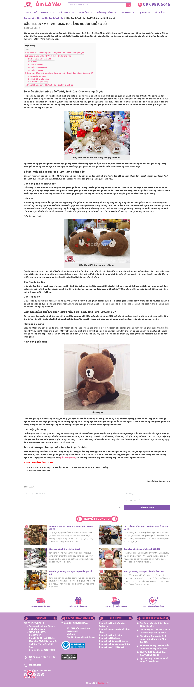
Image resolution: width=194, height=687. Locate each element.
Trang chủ (31, 13)
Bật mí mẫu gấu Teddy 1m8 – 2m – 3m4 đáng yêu (49, 56)
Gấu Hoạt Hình (105, 13)
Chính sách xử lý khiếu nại (111, 647)
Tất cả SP (160, 13)
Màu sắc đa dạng (38, 76)
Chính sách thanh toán (110, 635)
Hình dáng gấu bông (40, 79)
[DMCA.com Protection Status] (69, 656)
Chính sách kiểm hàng (109, 638)
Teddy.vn (102, 683)
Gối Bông (126, 13)
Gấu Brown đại (37, 65)
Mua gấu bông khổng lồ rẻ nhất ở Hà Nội (144, 572)
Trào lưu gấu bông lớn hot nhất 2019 (142, 549)
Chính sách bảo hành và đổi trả (114, 644)
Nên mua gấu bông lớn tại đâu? (64, 549)
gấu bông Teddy (68, 458)
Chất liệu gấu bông (40, 82)
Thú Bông (84, 13)
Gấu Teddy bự (37, 70)
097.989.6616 (156, 5)
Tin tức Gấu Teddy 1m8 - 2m (50, 18)
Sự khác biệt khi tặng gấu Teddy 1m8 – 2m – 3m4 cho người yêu (55, 53)
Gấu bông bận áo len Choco (43, 59)
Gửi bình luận (147, 507)
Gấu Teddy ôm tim (39, 67)
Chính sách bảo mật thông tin (114, 641)
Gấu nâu (35, 62)
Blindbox (46, 13)
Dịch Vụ (142, 13)
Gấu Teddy (64, 13)
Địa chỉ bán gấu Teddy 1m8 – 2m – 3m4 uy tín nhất (50, 85)
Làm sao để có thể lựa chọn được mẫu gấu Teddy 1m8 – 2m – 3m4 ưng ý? (60, 73)
